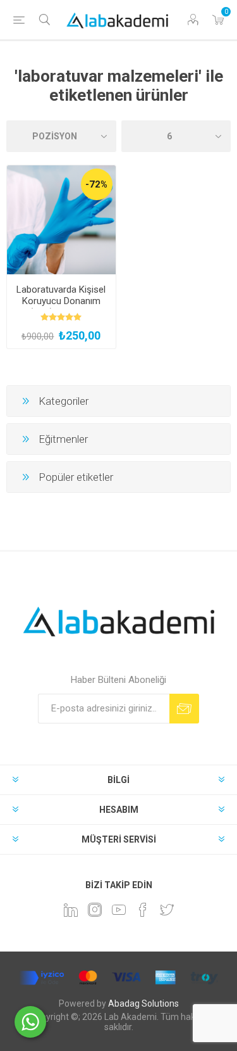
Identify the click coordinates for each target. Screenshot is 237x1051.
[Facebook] (143, 910)
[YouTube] (119, 910)
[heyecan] (167, 910)
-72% (96, 184)
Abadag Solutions (143, 1003)
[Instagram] (95, 910)
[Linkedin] (71, 910)
